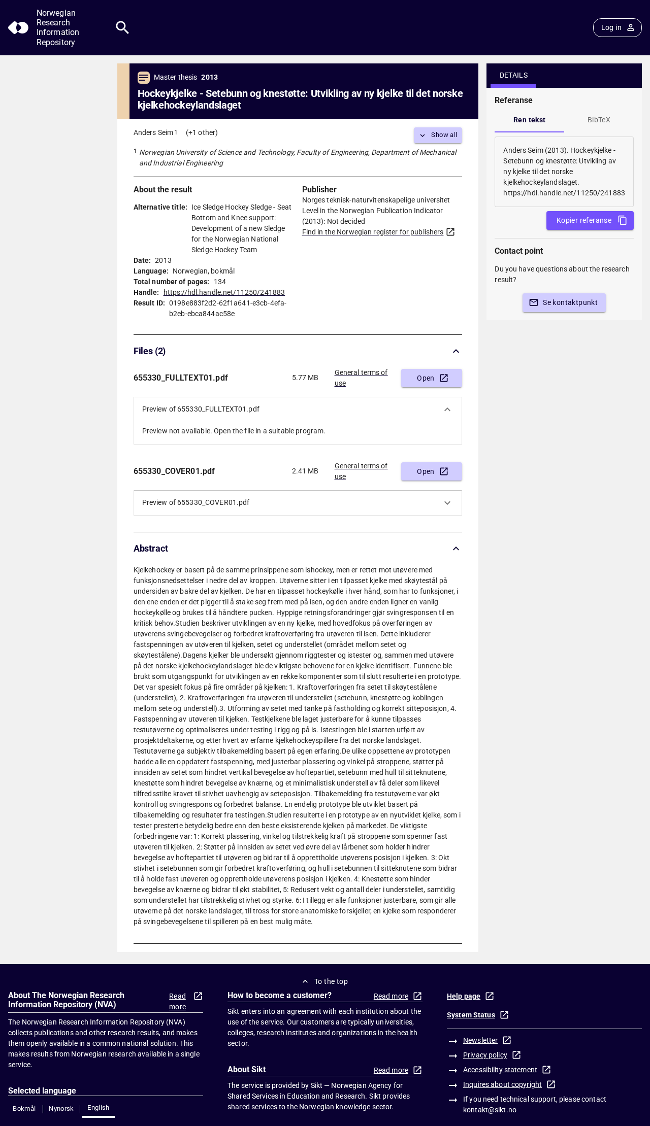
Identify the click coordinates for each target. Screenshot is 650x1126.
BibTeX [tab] (599, 120)
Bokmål (24, 1108)
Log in (611, 27)
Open (426, 378)
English (98, 1107)
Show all (444, 135)
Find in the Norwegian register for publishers (373, 232)
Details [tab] (514, 75)
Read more (177, 1001)
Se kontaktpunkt (570, 302)
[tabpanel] (564, 172)
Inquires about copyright (502, 1084)
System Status (471, 1015)
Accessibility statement (500, 1070)
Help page (463, 996)
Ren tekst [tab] (529, 120)
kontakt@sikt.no (489, 1110)
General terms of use (361, 377)
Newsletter (480, 1040)
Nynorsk (61, 1108)
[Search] (123, 27)
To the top (331, 981)
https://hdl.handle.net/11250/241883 (224, 292)
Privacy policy (485, 1055)
